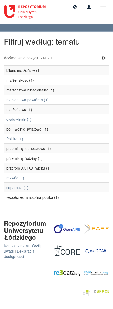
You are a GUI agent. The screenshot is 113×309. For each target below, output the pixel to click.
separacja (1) (17, 187)
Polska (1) (14, 138)
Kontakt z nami (16, 245)
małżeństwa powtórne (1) (27, 99)
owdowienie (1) (19, 119)
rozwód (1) (15, 177)
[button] (75, 6)
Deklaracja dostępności (19, 253)
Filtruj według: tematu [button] (23, 27)
